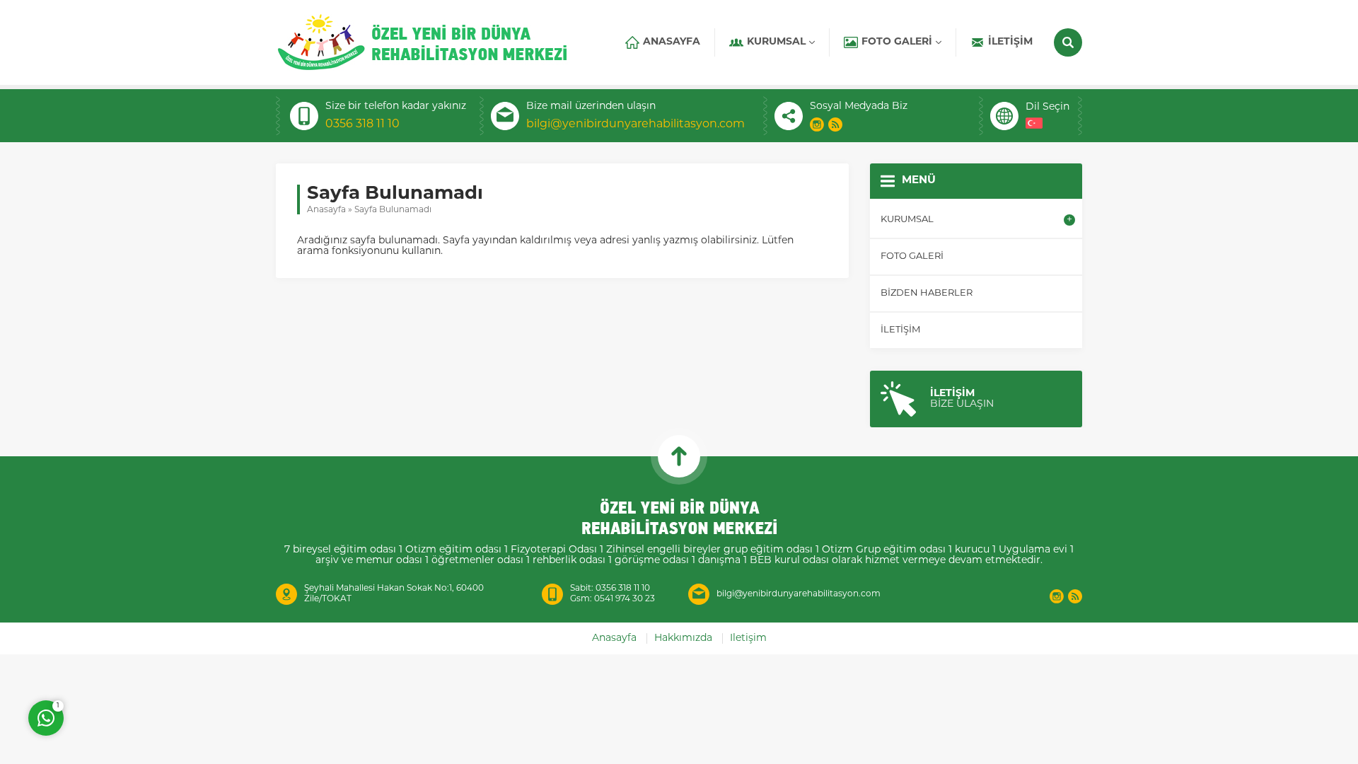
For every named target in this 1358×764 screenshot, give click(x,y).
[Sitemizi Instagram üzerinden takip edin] (817, 124)
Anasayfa (326, 210)
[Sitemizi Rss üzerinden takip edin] (835, 124)
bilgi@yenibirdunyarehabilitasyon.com (635, 124)
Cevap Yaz (134, 660)
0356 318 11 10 (362, 124)
